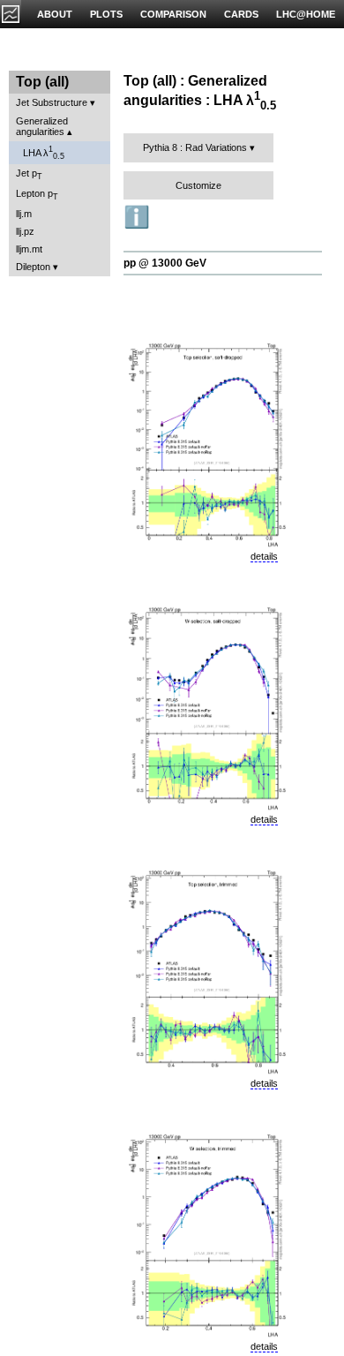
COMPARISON (173, 14)
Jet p (29, 174)
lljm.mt (29, 249)
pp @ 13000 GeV (164, 263)
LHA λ (43, 153)
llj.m (24, 213)
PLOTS (106, 14)
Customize (198, 185)
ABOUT (54, 14)
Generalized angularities (42, 126)
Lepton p (37, 194)
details (264, 556)
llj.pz (25, 231)
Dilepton (33, 266)
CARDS (241, 14)
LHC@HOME (305, 14)
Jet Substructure (51, 102)
